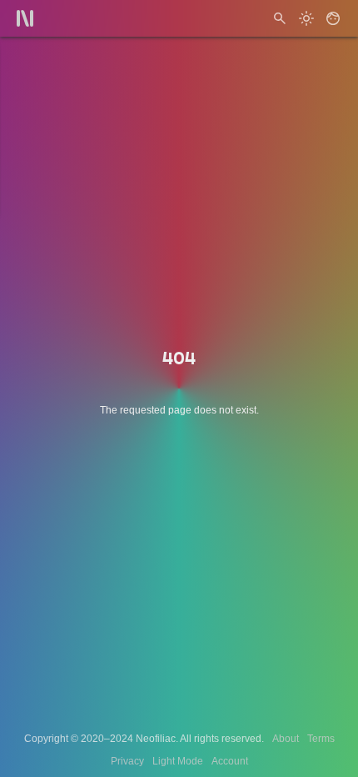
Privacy (127, 761)
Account (229, 761)
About (285, 738)
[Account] (333, 18)
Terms (321, 738)
